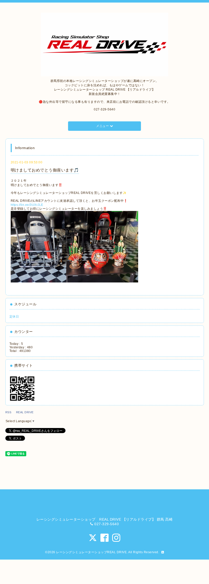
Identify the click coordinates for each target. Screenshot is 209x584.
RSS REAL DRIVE (21, 412)
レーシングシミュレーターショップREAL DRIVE (91, 552)
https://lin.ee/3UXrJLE (27, 205)
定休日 (14, 316)
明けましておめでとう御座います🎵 (45, 170)
